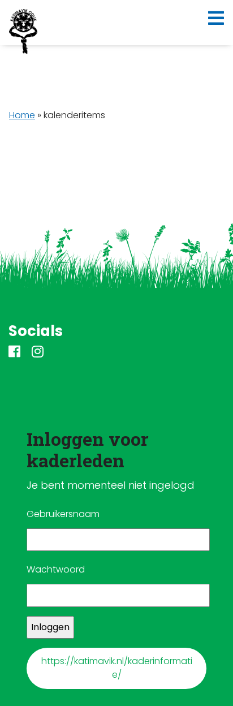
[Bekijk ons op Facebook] (14, 353)
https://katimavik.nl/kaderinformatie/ (116, 668)
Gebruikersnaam (63, 513)
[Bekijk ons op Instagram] (38, 353)
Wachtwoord (56, 569)
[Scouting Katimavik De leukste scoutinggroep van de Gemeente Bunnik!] (23, 31)
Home (22, 115)
